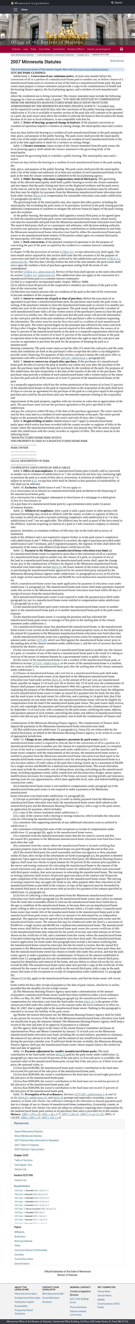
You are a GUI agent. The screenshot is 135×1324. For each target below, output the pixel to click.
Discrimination (21, 1263)
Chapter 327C (83, 54)
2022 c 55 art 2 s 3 (48, 1209)
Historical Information (26, 1293)
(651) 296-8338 (78, 1299)
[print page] (121, 49)
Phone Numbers (78, 1307)
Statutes (16, 49)
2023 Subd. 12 (20, 1198)
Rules (33, 49)
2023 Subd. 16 (20, 1205)
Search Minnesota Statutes (28, 1131)
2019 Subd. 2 (19, 1220)
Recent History (22, 1186)
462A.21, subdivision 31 (32, 1097)
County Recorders (23, 1259)
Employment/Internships (27, 1298)
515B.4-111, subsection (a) (39, 275)
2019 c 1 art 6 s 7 (40, 1216)
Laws (25, 49)
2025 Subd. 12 (20, 1191)
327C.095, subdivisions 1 (89, 1094)
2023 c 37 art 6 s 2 (41, 1198)
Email (73, 1302)
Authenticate (117, 61)
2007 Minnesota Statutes (22, 54)
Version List (20, 1169)
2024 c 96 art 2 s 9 (40, 1194)
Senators (47, 1302)
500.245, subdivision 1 (74, 358)
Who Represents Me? (53, 1293)
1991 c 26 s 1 (49, 1114)
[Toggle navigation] (15, 9)
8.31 (34, 480)
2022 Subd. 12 (20, 1209)
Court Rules (44, 49)
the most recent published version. (91, 69)
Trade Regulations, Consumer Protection (55, 54)
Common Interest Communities (30, 1250)
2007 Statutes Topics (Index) (29, 1149)
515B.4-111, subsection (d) (39, 271)
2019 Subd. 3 (19, 1223)
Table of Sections (23, 1160)
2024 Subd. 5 (19, 1194)
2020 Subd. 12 (20, 1212)
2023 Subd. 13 (20, 1202)
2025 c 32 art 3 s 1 (41, 1191)
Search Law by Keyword (98, 49)
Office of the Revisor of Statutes (47, 42)
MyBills (101, 1299)
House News (104, 1291)
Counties (19, 1254)
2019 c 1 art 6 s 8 (40, 1220)
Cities (17, 1245)
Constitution (59, 49)
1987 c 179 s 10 (31, 1114)
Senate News (104, 1295)
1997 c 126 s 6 (69, 1114)
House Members (50, 1298)
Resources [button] (21, 1123)
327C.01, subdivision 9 (45, 663)
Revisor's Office (75, 49)
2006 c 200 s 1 (29, 1117)
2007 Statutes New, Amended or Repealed (36, 1140)
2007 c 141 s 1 (49, 1117)
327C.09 (41, 640)
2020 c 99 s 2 (39, 1212)
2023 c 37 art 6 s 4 (41, 1205)
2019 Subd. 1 (19, 1216)
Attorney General (23, 1241)
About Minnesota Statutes (28, 1136)
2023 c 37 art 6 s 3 (41, 1202)
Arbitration (20, 1236)
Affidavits (19, 1232)
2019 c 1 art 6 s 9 (40, 1223)
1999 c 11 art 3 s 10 (91, 1114)
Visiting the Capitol (24, 1302)
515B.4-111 (67, 251)
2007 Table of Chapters (26, 1145)
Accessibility (21, 1306)
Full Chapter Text (23, 1165)
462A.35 (38, 195)
